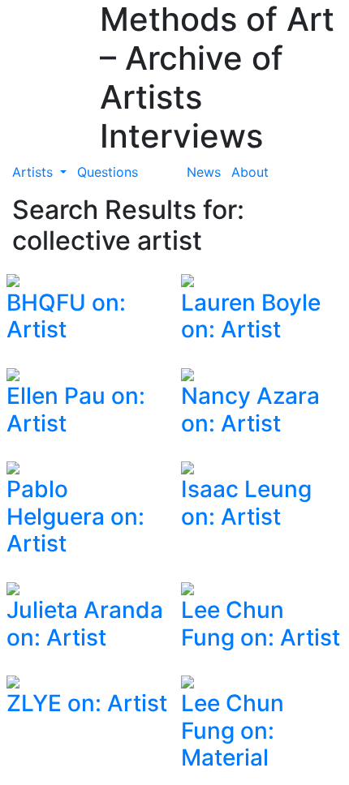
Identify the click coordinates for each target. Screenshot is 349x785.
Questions (107, 172)
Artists (34, 172)
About (250, 172)
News (204, 172)
